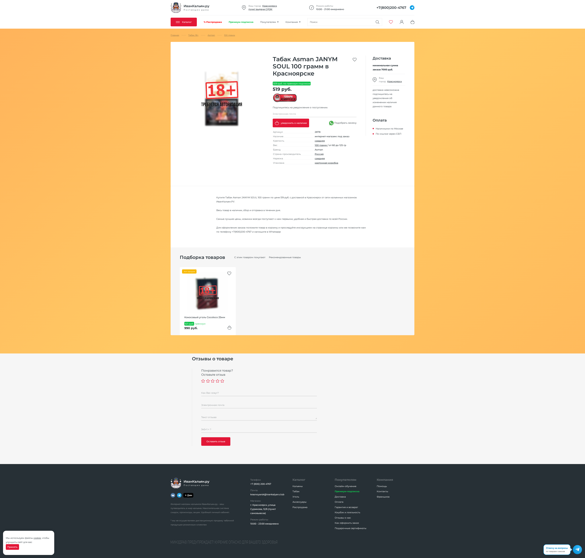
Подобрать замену (345, 122)
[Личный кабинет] (402, 22)
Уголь (295, 496)
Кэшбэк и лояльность (347, 512)
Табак (296, 491)
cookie (37, 538)
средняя (320, 140)
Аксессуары (299, 501)
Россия (319, 154)
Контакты (382, 491)
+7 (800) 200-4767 (260, 483)
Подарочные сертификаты (350, 528)
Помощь (382, 486)
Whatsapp (275, 231)
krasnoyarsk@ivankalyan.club (267, 494)
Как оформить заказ (347, 522)
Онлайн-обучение (345, 486)
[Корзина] (413, 22)
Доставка (340, 496)
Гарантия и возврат (346, 507)
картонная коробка (326, 162)
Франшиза (383, 496)
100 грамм (321, 145)
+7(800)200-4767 (242, 231)
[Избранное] (391, 22)
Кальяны (297, 486)
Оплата (339, 501)
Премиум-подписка (347, 491)
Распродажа (299, 507)
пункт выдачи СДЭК (260, 9)
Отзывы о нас (343, 517)
